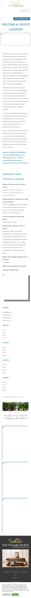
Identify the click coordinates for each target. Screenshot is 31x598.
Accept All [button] (15, 594)
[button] (2, 6)
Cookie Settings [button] (6, 594)
